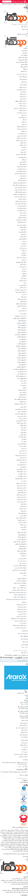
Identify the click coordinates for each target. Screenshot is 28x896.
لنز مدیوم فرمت (22, 133)
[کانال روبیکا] (25, 7)
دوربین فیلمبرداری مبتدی (20, 196)
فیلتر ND (24, 439)
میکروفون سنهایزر (21, 362)
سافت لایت (23, 245)
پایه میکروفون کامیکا (21, 376)
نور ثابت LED (23, 248)
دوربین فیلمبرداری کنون (20, 189)
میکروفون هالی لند (21, 343)
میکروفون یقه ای (22, 325)
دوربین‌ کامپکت (22, 110)
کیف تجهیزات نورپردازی (20, 289)
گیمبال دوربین (22, 162)
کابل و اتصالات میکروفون (20, 403)
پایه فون (24, 308)
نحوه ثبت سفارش (23, 756)
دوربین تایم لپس (22, 199)
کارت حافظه (23, 145)
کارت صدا (23, 383)
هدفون (24, 387)
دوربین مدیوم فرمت (21, 112)
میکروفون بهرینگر (22, 350)
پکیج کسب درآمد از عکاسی (19, 583)
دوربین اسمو (23, 175)
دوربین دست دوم (22, 560)
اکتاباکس (24, 276)
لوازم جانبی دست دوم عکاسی (19, 570)
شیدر (24, 282)
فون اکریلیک (23, 301)
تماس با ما (24, 752)
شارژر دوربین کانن (21, 490)
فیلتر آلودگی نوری (22, 443)
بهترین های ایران (23, 734)
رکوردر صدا (23, 380)
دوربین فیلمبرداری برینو (20, 187)
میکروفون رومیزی (21, 332)
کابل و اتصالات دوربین (21, 517)
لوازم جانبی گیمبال (21, 166)
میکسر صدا (23, 385)
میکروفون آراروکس (21, 366)
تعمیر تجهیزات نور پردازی (20, 620)
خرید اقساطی (24, 71)
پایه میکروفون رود (21, 371)
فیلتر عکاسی (23, 142)
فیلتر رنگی (23, 427)
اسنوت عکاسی (22, 280)
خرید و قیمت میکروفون (20, 316)
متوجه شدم (24, 895)
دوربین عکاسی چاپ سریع (20, 108)
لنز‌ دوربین (23, 115)
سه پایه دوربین (22, 450)
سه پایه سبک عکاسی (21, 460)
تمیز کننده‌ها (23, 524)
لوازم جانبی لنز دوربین (21, 154)
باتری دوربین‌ (23, 215)
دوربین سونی (23, 98)
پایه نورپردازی (23, 266)
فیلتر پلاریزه (23, 432)
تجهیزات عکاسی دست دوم (20, 565)
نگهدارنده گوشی (22, 548)
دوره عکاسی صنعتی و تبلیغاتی (19, 590)
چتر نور (24, 269)
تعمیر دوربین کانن (22, 606)
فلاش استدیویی (22, 239)
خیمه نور (24, 271)
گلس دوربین (23, 515)
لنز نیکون (24, 122)
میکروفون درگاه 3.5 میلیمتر (19, 541)
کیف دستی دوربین (22, 416)
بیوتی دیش (23, 278)
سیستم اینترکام (22, 396)
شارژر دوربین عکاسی (21, 140)
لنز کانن (24, 119)
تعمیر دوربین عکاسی (21, 604)
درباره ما (25, 747)
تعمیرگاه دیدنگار (23, 79)
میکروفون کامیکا (22, 359)
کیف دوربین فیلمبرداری (20, 409)
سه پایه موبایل (22, 546)
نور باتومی (23, 252)
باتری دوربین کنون (22, 497)
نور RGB (24, 250)
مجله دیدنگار (24, 82)
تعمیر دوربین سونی (21, 611)
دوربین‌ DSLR (23, 105)
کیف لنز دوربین (22, 418)
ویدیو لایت (23, 243)
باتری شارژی (23, 506)
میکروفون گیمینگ (22, 329)
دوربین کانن (23, 91)
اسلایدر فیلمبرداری (21, 208)
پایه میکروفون (22, 401)
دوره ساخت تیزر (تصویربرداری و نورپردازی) (16, 599)
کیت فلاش (23, 234)
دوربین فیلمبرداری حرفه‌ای (20, 194)
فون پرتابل (23, 296)
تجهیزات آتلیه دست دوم (20, 567)
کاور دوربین (23, 527)
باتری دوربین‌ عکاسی (21, 138)
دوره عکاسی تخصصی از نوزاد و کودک (17, 592)
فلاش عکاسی (22, 227)
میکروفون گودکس (21, 336)
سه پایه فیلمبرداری (21, 210)
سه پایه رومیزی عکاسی (20, 455)
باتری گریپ (23, 504)
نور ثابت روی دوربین (21, 257)
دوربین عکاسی (22, 87)
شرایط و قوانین (23, 745)
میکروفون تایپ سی (21, 539)
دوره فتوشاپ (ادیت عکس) (20, 596)
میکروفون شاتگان (22, 327)
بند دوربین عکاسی (22, 520)
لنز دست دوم (23, 563)
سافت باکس (23, 264)
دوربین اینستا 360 (22, 180)
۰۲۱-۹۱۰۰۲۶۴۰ (21, 766)
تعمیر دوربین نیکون (21, 609)
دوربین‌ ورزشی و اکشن (20, 201)
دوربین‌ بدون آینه (22, 103)
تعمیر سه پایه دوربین (21, 616)
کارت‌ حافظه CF (22, 473)
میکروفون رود (22, 339)
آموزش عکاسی (23, 723)
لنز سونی (24, 124)
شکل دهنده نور (22, 285)
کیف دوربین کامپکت (21, 423)
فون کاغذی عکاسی (21, 306)
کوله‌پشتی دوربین (22, 411)
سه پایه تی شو (22, 453)
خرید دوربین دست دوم (22, 74)
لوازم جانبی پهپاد (22, 217)
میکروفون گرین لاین (21, 357)
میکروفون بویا (22, 341)
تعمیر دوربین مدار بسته (20, 627)
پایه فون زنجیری (22, 310)
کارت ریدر (23, 480)
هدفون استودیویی (22, 390)
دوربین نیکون (23, 94)
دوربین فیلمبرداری (21, 168)
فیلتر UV (24, 441)
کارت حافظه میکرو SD (20, 478)
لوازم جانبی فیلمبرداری (20, 203)
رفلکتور (24, 273)
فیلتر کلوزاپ (23, 434)
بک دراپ (24, 294)
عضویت (25, 780)
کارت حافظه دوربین (21, 469)
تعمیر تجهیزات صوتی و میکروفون (18, 618)
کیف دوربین (23, 152)
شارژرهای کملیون (22, 492)
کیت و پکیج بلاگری (21, 222)
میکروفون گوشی (22, 320)
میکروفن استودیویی (21, 322)
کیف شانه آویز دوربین (21, 420)
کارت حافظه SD (22, 476)
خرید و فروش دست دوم (21, 727)
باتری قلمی (23, 511)
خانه (27, 655)
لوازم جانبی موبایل (21, 532)
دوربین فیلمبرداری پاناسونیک (19, 182)
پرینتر (24, 575)
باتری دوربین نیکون (21, 499)
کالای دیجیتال (23, 573)
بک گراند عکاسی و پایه (21, 292)
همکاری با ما (24, 737)
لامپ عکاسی (23, 287)
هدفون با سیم (23, 392)
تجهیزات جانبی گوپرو (21, 219)
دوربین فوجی (23, 96)
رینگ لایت (23, 147)
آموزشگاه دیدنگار (23, 76)
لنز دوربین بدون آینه (21, 128)
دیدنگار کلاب (24, 749)
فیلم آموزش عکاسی (21, 580)
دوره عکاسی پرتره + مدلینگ (19, 587)
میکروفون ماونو (22, 353)
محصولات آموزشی (21, 578)
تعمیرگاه (24, 602)
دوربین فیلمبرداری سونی (20, 173)
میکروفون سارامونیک (21, 346)
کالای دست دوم (22, 558)
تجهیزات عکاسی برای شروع (20, 754)
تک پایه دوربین (22, 457)
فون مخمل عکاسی (21, 299)
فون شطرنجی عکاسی (21, 303)
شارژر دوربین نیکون (21, 487)
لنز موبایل (23, 131)
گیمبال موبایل (23, 164)
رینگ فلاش (23, 229)
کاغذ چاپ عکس (22, 522)
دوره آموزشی (23, 585)
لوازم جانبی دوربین (21, 135)
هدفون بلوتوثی (22, 394)
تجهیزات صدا (23, 313)
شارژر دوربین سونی (21, 485)
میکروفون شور (22, 364)
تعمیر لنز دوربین (22, 613)
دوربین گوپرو (23, 178)
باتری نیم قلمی (22, 508)
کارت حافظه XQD (21, 471)
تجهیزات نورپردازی (21, 225)
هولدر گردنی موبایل (21, 551)
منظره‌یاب (23, 529)
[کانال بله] (27, 7)
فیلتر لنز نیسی (22, 446)
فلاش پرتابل (23, 236)
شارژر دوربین (23, 212)
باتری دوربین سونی (21, 501)
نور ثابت (24, 241)
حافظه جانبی (23, 467)
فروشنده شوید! (23, 84)
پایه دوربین (23, 149)
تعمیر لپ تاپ (23, 623)
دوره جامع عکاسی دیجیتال (20, 594)
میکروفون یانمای (22, 355)
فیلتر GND (23, 430)
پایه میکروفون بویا (22, 373)
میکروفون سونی (22, 348)
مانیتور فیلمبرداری (21, 205)
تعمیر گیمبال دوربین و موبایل (19, 625)
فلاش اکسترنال (22, 232)
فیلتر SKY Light (22, 436)
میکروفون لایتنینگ (22, 537)
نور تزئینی (23, 259)
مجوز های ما (24, 742)
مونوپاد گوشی (23, 553)
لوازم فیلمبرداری (22, 157)
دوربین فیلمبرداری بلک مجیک (19, 185)
